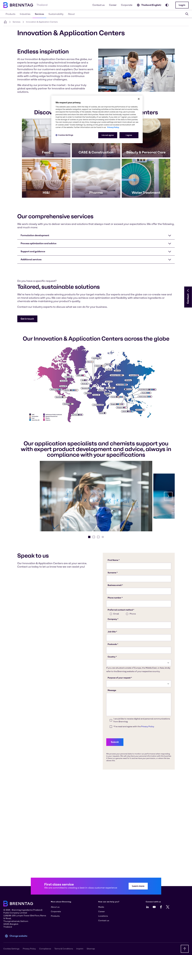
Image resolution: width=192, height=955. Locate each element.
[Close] (139, 99)
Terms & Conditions (63, 949)
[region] (97, 119)
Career (113, 5)
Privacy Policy (29, 949)
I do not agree (108, 135)
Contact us (98, 5)
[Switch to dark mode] (167, 5)
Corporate (126, 5)
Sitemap (91, 949)
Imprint (79, 949)
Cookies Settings (65, 135)
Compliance (45, 949)
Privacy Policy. (113, 127)
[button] (182, 5)
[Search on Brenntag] (187, 14)
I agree (129, 135)
